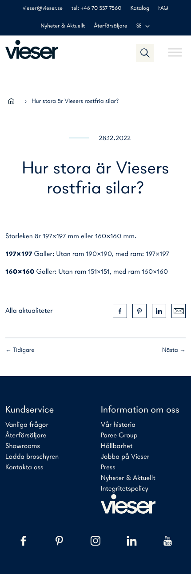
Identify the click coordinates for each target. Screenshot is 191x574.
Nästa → (174, 350)
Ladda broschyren (32, 456)
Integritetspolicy (124, 488)
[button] (145, 52)
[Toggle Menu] (175, 48)
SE (139, 26)
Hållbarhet (116, 446)
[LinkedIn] (132, 541)
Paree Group (119, 435)
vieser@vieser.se (43, 9)
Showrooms (22, 446)
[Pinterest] (59, 541)
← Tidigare (19, 350)
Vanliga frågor (26, 425)
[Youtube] (168, 541)
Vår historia (118, 425)
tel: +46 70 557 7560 (97, 9)
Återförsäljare (110, 26)
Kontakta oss (24, 467)
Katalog (140, 9)
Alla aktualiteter (29, 311)
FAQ (163, 9)
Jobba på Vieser (125, 456)
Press (108, 467)
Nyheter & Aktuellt (63, 26)
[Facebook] (23, 541)
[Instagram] (95, 541)
